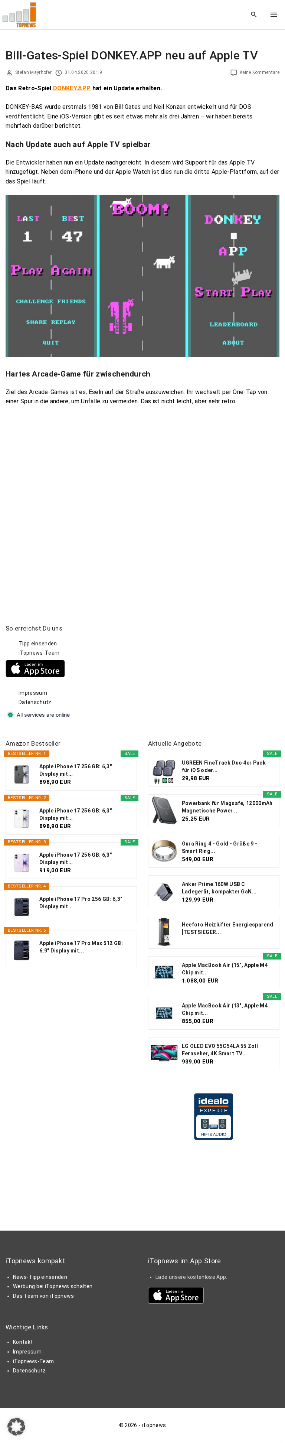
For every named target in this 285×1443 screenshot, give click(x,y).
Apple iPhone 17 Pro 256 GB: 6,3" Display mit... (80, 902)
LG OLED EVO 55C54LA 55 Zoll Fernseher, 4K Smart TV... (220, 1049)
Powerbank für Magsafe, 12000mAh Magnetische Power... (227, 807)
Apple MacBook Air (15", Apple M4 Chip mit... (225, 968)
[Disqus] (142, 508)
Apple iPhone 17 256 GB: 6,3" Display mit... (75, 770)
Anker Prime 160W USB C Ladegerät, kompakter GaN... (219, 888)
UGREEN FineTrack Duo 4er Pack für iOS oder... (224, 766)
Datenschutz (35, 702)
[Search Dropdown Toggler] (254, 14)
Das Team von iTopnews (43, 1296)
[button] (16, 1426)
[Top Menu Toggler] (274, 15)
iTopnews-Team (39, 653)
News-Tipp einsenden (40, 1277)
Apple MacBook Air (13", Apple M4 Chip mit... (225, 1009)
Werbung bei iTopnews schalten (52, 1286)
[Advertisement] (203, 670)
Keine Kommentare (259, 72)
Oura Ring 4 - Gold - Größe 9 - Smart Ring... (220, 847)
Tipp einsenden (38, 643)
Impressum (33, 693)
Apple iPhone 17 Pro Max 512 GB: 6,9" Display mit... (81, 947)
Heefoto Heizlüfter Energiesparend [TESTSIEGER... (227, 928)
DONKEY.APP (72, 88)
